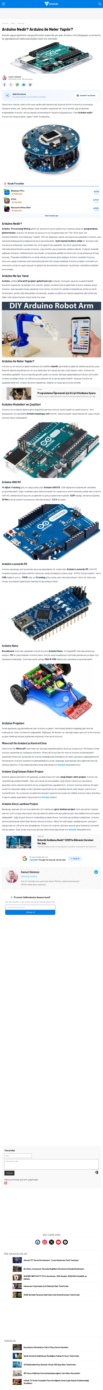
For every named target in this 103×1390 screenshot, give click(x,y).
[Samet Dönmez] (11, 872)
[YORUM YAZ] (24, 86)
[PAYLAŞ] (5, 86)
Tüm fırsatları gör (51, 216)
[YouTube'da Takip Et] (58, 1242)
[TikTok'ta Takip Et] (65, 1242)
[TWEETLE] (11, 86)
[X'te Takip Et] (51, 1242)
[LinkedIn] (96, 872)
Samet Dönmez (14, 77)
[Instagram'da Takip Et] (44, 1242)
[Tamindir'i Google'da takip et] (51, 858)
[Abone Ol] (30, 84)
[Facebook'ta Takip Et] (37, 1242)
